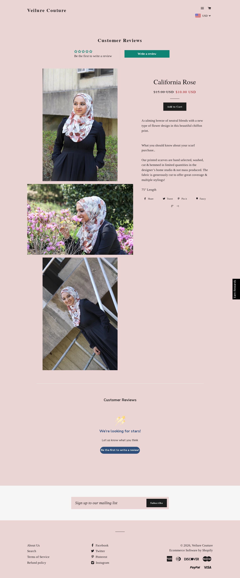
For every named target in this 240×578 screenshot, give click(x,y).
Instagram (102, 562)
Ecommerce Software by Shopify (191, 550)
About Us (33, 545)
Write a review (147, 53)
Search (31, 551)
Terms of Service (38, 557)
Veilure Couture (47, 10)
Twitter (100, 551)
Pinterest (101, 557)
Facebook (102, 545)
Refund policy (36, 562)
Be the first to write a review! (120, 450)
